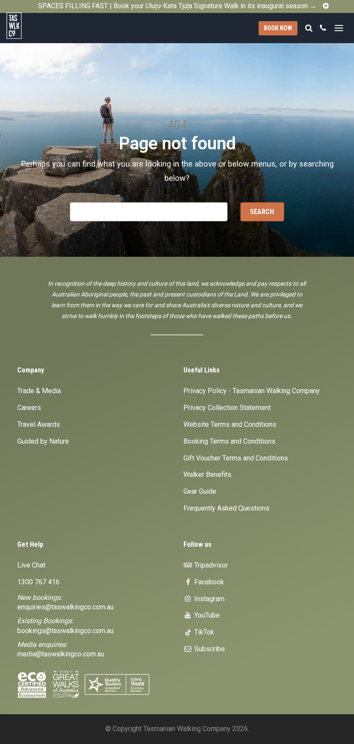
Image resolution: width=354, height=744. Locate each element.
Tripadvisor (210, 565)
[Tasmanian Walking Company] (34, 26)
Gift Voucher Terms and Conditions (235, 458)
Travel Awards (38, 424)
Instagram (208, 599)
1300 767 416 (38, 582)
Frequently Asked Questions (226, 508)
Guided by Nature (43, 441)
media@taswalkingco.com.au (60, 654)
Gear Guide (199, 491)
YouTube (206, 615)
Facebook (208, 582)
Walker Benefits (207, 474)
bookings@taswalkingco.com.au (65, 631)
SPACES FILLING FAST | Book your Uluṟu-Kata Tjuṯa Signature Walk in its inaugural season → (177, 6)
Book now (278, 28)
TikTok (203, 632)
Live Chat (31, 565)
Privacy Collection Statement (227, 408)
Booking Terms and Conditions (229, 441)
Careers (29, 408)
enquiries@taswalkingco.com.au (65, 607)
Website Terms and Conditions (229, 424)
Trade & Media (39, 391)
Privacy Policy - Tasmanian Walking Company (251, 391)
